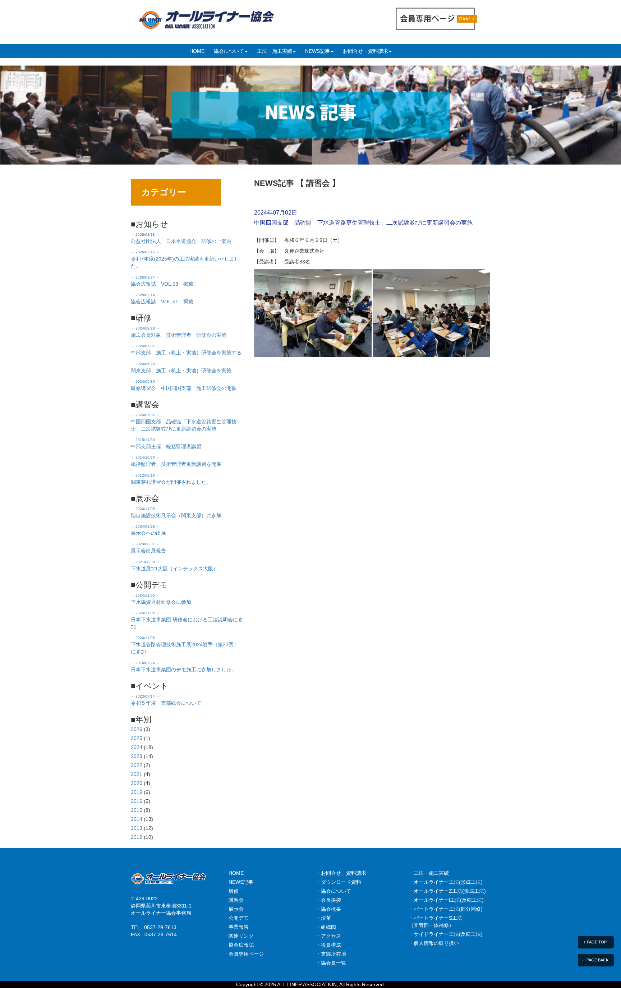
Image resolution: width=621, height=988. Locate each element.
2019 (136, 792)
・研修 (231, 891)
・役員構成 (328, 945)
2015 (136, 810)
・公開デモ (236, 918)
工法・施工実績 (274, 51)
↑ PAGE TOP (595, 942)
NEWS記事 (317, 51)
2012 (136, 837)
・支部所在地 (331, 954)
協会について (229, 51)
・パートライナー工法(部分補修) (446, 909)
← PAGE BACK (594, 960)
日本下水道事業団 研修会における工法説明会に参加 (187, 620)
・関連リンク (239, 936)
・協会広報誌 (239, 945)
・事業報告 (236, 927)
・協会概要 (328, 909)
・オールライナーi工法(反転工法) (446, 900)
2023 (136, 756)
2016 (136, 801)
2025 (136, 738)
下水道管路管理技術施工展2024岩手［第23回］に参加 (185, 645)
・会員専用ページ (244, 954)
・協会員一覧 (331, 963)
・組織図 (326, 927)
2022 (136, 765)
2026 (136, 729)
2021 (136, 774)
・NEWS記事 (238, 882)
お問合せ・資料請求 (365, 51)
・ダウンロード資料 (338, 882)
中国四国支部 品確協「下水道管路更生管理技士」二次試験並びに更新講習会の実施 (183, 422)
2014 (136, 819)
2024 (136, 747)
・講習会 (234, 900)
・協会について (333, 891)
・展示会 (234, 909)
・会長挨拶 (328, 900)
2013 (136, 828)
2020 (136, 783)
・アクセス (328, 936)
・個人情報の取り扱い (434, 943)
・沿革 (323, 918)
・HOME (234, 873)
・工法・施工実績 (429, 873)
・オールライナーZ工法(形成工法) (447, 891)
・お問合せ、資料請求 (341, 873)
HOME (196, 51)
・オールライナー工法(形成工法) (446, 882)
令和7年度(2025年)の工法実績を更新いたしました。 (185, 259)
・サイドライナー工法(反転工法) (446, 934)
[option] (310, 115)
